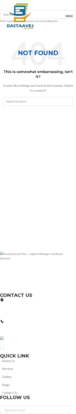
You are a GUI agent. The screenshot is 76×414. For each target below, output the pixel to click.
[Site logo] (20, 16)
